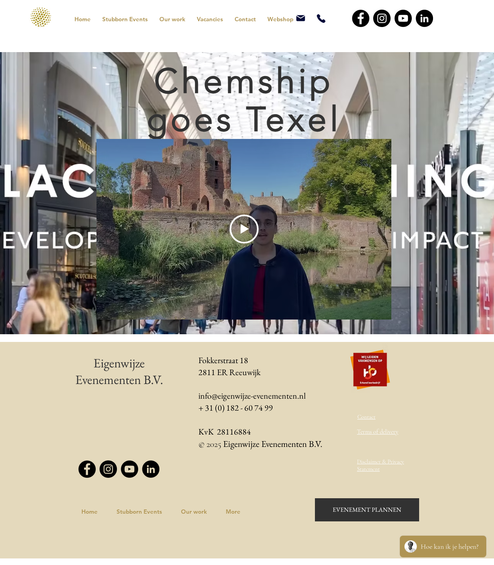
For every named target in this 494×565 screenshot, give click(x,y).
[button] (125, 19)
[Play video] (244, 229)
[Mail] (301, 18)
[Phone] (321, 18)
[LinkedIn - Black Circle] (424, 18)
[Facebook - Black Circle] (360, 18)
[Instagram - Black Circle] (382, 18)
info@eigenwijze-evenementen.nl (252, 395)
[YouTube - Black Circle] (403, 18)
